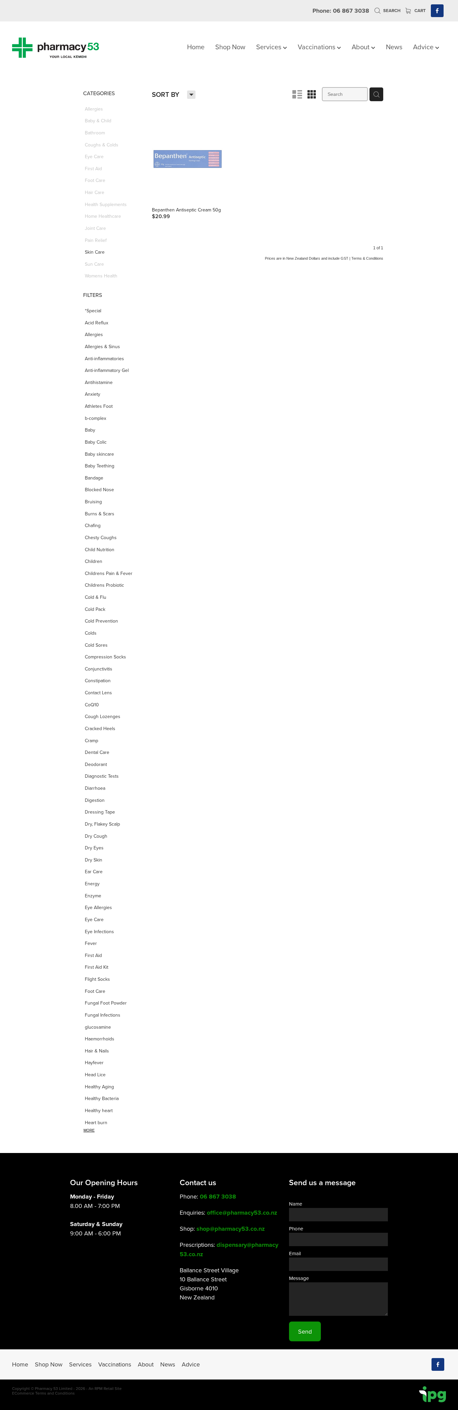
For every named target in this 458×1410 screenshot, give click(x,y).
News (394, 47)
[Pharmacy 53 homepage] (55, 47)
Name (295, 1203)
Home (196, 47)
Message (299, 1278)
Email (295, 1253)
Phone (296, 1228)
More (89, 1130)
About (361, 47)
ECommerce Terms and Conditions (43, 1393)
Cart (419, 10)
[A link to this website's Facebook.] (437, 10)
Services (269, 47)
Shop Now (230, 47)
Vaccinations (317, 47)
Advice (424, 47)
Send (305, 1331)
